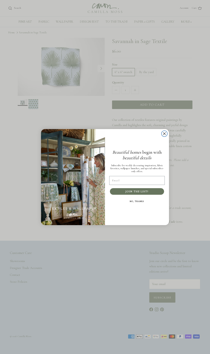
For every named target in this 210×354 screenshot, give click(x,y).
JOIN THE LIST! (137, 191)
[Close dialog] (164, 134)
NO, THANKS (137, 201)
